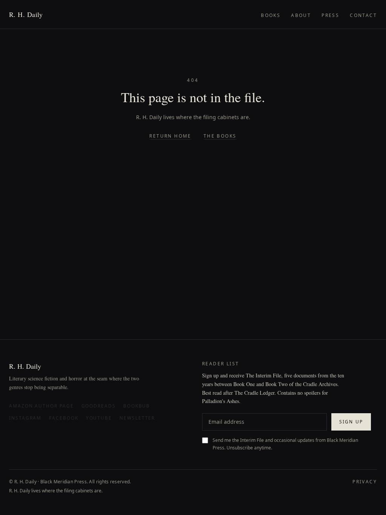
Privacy (364, 482)
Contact (363, 15)
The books (220, 136)
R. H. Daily (26, 14)
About (301, 15)
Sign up (351, 421)
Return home (170, 136)
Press (330, 15)
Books (270, 15)
